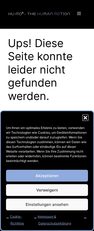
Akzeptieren (47, 175)
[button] (85, 117)
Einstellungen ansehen (47, 204)
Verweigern (47, 190)
